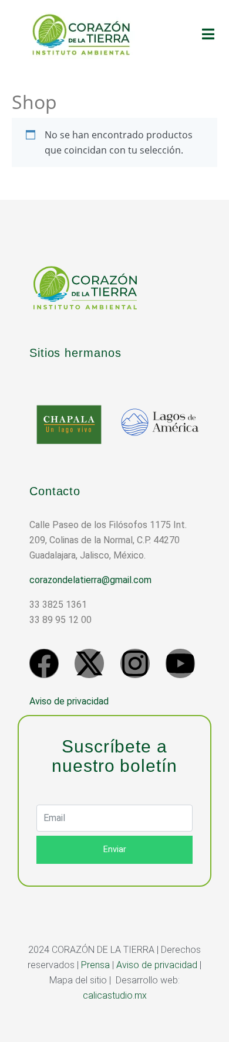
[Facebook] (44, 663)
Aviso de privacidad (69, 701)
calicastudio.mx (115, 995)
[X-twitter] (89, 663)
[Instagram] (135, 663)
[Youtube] (180, 663)
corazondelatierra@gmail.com (90, 579)
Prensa (95, 965)
